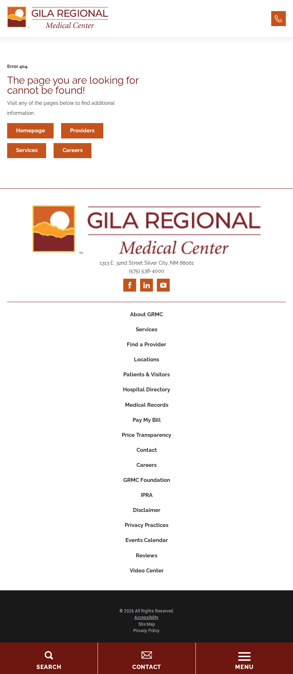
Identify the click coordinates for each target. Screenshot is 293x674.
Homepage (30, 130)
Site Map (146, 624)
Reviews (146, 555)
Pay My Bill (147, 420)
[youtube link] (163, 285)
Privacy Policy (146, 630)
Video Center (147, 570)
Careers (73, 150)
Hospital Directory (146, 389)
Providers (82, 130)
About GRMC (146, 314)
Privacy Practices (146, 525)
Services (27, 150)
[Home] (57, 18)
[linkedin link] (146, 285)
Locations (146, 359)
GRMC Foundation (146, 480)
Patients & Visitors (146, 374)
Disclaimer (146, 510)
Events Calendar (146, 540)
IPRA (147, 495)
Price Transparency (146, 435)
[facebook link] (129, 285)
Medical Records (146, 405)
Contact (146, 450)
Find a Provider (146, 344)
